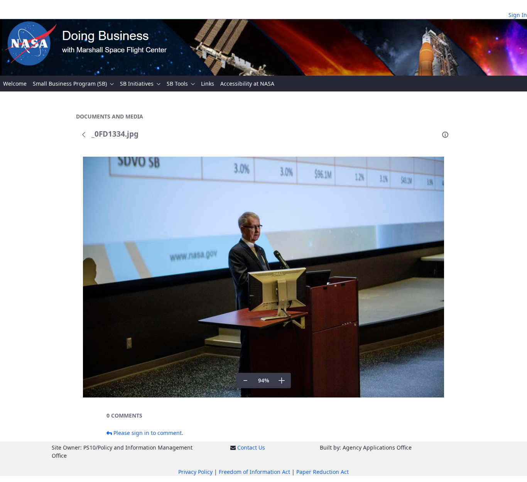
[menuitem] (15, 83)
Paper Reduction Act (322, 471)
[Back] (83, 134)
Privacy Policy (195, 471)
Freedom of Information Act (254, 471)
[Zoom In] (281, 380)
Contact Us (251, 447)
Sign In (517, 15)
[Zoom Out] (245, 380)
